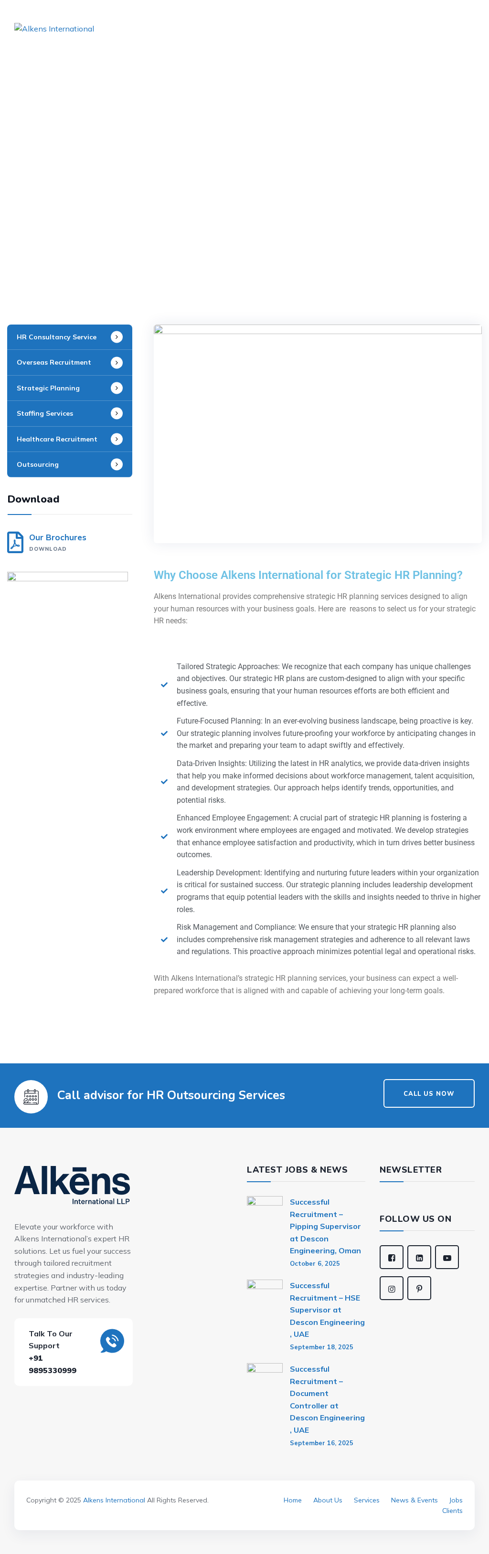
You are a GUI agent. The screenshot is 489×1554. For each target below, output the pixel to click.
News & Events (414, 1500)
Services (367, 1500)
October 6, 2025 (315, 1263)
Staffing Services (45, 413)
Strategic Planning (48, 388)
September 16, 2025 (321, 1443)
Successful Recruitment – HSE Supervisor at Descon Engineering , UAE (327, 1310)
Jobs (456, 1500)
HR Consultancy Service (56, 337)
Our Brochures (57, 542)
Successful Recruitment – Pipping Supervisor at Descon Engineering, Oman (325, 1226)
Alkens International (114, 1500)
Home (293, 1500)
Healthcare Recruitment (57, 439)
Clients (452, 1510)
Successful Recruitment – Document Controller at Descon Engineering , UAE (327, 1399)
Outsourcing (38, 464)
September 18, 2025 (321, 1347)
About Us (327, 1500)
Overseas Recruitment (54, 362)
